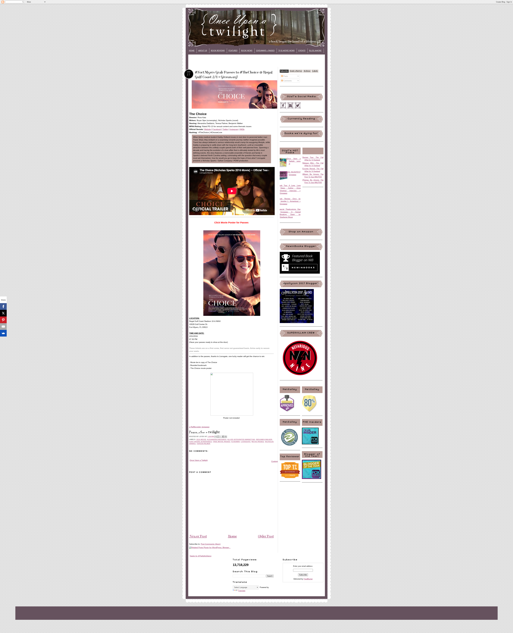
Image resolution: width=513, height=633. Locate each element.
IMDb (242, 129)
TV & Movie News (286, 51)
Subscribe (284, 71)
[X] (3, 313)
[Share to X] (220, 436)
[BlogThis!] (218, 436)
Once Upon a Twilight (199, 460)
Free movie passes (221, 441)
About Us (202, 51)
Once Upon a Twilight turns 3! (294, 161)
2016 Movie (201, 439)
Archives (307, 71)
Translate (241, 591)
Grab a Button (296, 71)
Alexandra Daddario (216, 439)
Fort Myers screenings (200, 441)
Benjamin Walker (264, 439)
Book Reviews (218, 51)
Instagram (234, 129)
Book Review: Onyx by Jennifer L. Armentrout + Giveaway (289, 201)
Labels (315, 71)
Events (301, 51)
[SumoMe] (3, 333)
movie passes (258, 441)
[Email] (3, 326)
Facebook (217, 129)
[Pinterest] (3, 319)
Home (192, 51)
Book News (246, 51)
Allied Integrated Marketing (241, 439)
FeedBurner (308, 579)
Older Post (266, 536)
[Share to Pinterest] (225, 436)
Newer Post (198, 536)
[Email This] (215, 436)
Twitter (225, 129)
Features (232, 51)
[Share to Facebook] (223, 436)
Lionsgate (245, 441)
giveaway (235, 441)
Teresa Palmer (203, 443)
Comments (287, 81)
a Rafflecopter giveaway (199, 427)
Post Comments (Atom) (211, 544)
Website (207, 129)
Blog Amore (315, 51)
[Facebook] (3, 306)
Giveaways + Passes (265, 51)
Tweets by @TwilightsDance (200, 556)
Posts (285, 76)
